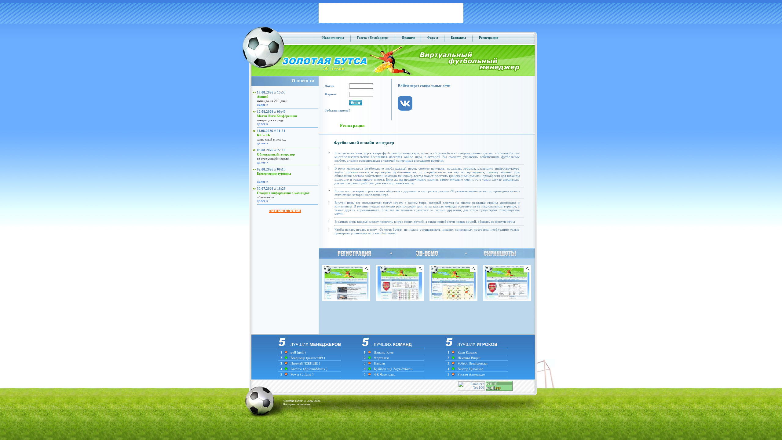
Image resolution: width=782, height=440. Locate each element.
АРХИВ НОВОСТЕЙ (285, 211)
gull (293, 352)
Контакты (458, 37)
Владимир (298, 358)
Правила (408, 37)
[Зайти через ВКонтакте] (408, 115)
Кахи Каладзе (467, 352)
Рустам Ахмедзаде (471, 374)
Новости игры (333, 37)
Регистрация (488, 37)
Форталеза (381, 358)
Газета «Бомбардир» (373, 37)
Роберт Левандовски (473, 363)
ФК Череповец (384, 374)
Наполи (379, 363)
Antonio (297, 369)
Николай (297, 363)
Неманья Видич (469, 358)
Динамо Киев (383, 352)
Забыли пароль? (337, 110)
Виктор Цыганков (470, 369)
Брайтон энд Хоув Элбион (393, 369)
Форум (432, 37)
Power (295, 374)
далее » (262, 104)
